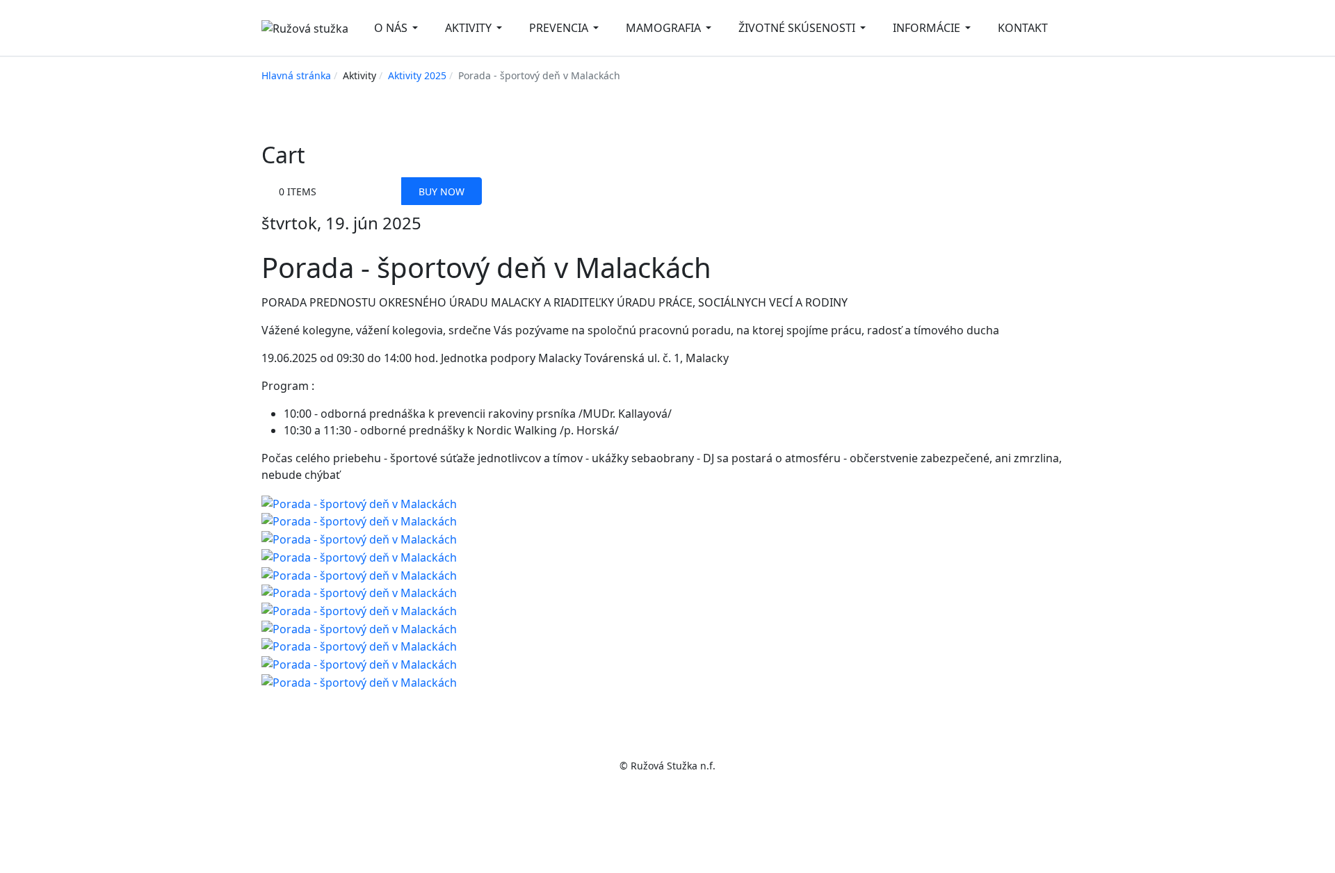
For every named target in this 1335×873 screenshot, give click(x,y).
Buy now (441, 191)
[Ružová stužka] (304, 27)
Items (297, 191)
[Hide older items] (384, 191)
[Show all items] (350, 191)
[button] (398, 28)
